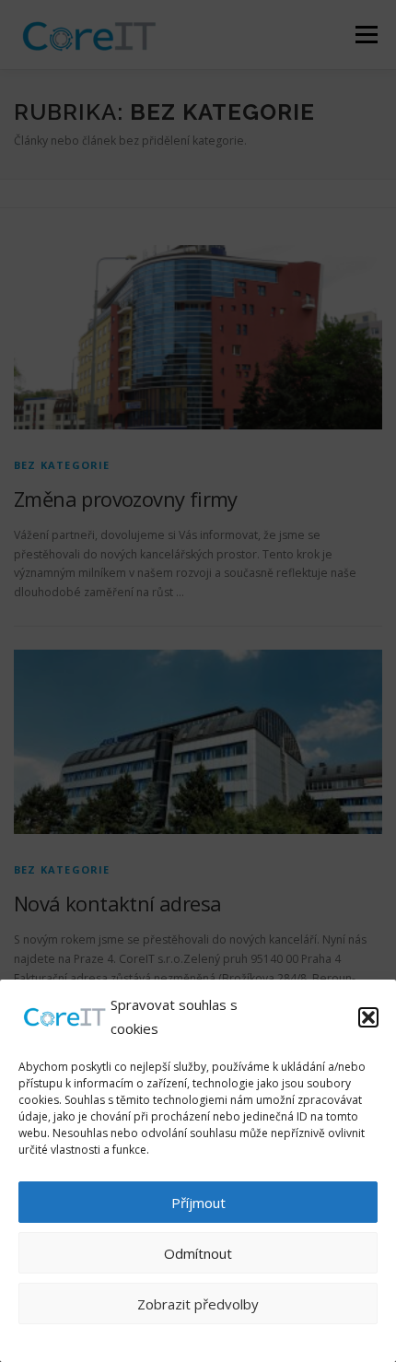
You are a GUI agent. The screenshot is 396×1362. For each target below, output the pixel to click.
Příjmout (198, 1202)
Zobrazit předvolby (198, 1304)
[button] (368, 1017)
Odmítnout (198, 1253)
